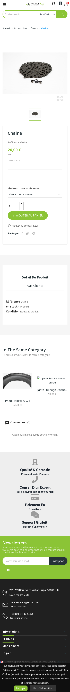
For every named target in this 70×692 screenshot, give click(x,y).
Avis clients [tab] (35, 286)
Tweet (28, 233)
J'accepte (20, 688)
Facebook (3, 570)
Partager (22, 233)
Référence (13, 301)
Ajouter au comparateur (25, 225)
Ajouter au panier (29, 215)
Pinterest (34, 233)
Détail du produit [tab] (35, 277)
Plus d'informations (43, 688)
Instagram (8, 570)
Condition (12, 311)
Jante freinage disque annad (52, 390)
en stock (12, 306)
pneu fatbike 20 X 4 (17, 400)
